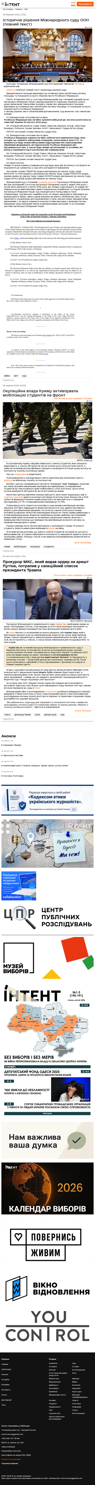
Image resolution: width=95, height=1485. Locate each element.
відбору (8, 480)
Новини (18, 9)
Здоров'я (76, 1388)
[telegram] (16, 1467)
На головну (8, 9)
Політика (76, 1404)
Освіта (75, 1400)
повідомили (20, 474)
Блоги (4, 1395)
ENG (73, 5)
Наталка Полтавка (13, 776)
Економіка (53, 1388)
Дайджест (54, 1385)
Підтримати (85, 4)
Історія (75, 1366)
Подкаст (53, 1404)
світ (16, 376)
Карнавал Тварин (12, 745)
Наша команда (8, 1447)
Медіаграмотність (57, 1395)
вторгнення (51, 691)
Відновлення (54, 1382)
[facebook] (2, 1467)
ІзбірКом (11, 90)
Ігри (74, 1363)
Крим (7, 546)
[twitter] (6, 1467)
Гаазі (37, 688)
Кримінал (53, 1392)
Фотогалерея (78, 1413)
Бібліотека (54, 1379)
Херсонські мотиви (13, 755)
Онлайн (52, 1400)
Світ (26, 9)
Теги (3, 1405)
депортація (50, 714)
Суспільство (54, 1413)
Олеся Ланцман (83, 711)
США (37, 714)
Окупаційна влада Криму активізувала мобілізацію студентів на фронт (40, 393)
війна (7, 376)
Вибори (75, 1379)
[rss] (19, 1467)
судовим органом (47, 182)
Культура (76, 1392)
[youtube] (12, 1467)
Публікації (6, 1369)
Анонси (8, 736)
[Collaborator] (47, 885)
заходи (78, 84)
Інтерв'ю (5, 1379)
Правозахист (55, 1407)
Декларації (6, 1400)
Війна (74, 1382)
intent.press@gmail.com (12, 1434)
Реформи (76, 1407)
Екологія (76, 1385)
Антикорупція (78, 1370)
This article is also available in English (73, 398)
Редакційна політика (11, 1451)
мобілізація (20, 546)
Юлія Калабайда (82, 543)
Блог (74, 1373)
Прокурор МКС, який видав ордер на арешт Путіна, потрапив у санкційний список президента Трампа (46, 566)
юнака (51, 528)
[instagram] (9, 1467)
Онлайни (5, 1385)
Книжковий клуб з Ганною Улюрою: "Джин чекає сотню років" (35, 765)
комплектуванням (13, 497)
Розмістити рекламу (11, 1459)
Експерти (5, 1390)
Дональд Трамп (22, 714)
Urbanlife (53, 1363)
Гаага (7, 714)
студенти (49, 546)
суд (24, 376)
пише (12, 632)
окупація (35, 546)
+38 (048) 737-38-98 (10, 1438)
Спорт (75, 1410)
